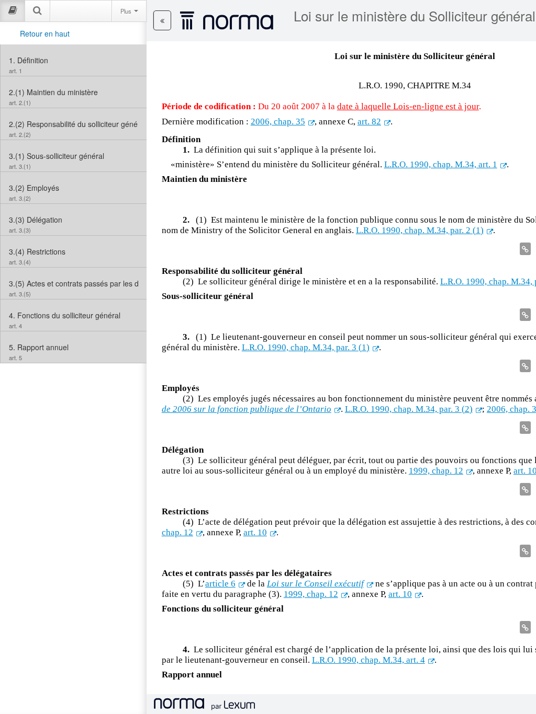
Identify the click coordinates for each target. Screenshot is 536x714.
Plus (126, 11)
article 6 (220, 584)
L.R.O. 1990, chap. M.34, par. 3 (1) (306, 347)
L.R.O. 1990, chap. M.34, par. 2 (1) (420, 230)
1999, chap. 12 (436, 471)
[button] (162, 20)
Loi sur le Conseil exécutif (315, 584)
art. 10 (255, 532)
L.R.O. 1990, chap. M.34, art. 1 (440, 164)
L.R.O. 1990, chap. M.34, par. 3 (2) (409, 409)
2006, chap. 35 (278, 121)
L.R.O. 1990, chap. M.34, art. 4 (368, 660)
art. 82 (369, 121)
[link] (73, 60)
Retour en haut (45, 33)
